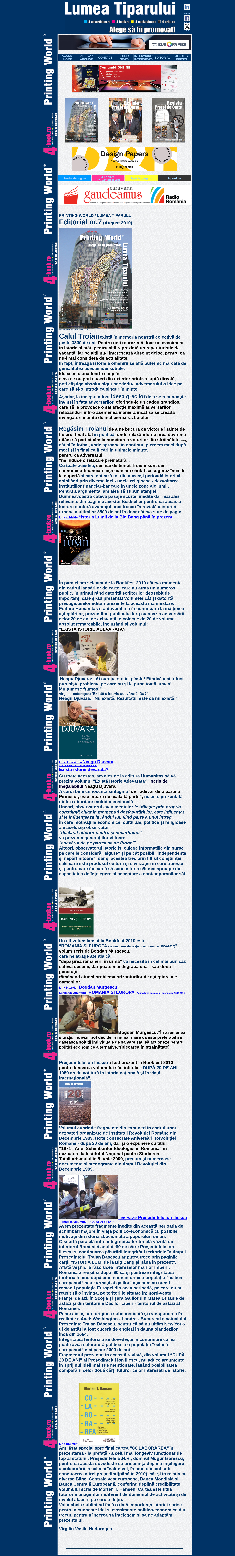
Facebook (187, 22)
